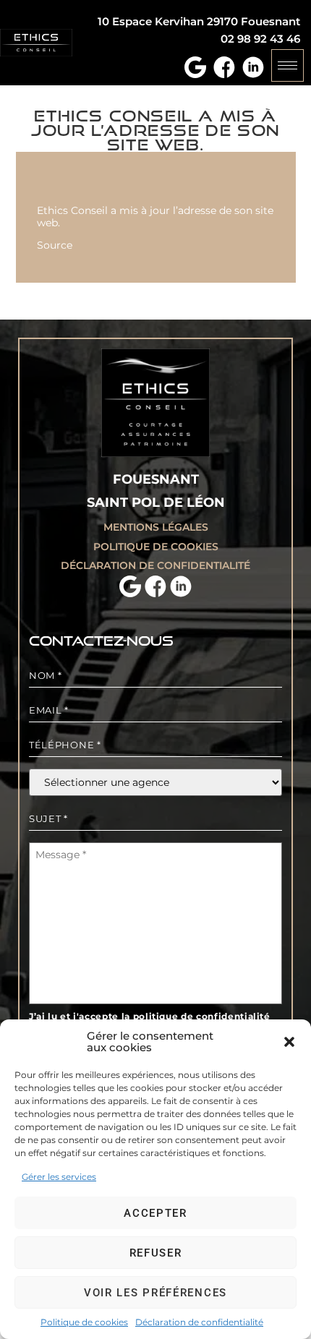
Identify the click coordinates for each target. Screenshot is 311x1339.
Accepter (155, 1213)
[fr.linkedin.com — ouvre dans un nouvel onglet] (251, 65)
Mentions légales (155, 527)
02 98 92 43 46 (260, 39)
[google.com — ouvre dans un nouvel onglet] (193, 65)
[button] (289, 1042)
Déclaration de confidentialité (199, 1322)
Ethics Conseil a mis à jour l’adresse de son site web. (155, 216)
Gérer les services (59, 1176)
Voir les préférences (155, 1292)
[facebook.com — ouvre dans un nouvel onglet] (222, 65)
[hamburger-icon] (287, 65)
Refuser (155, 1252)
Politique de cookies (84, 1322)
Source (54, 245)
